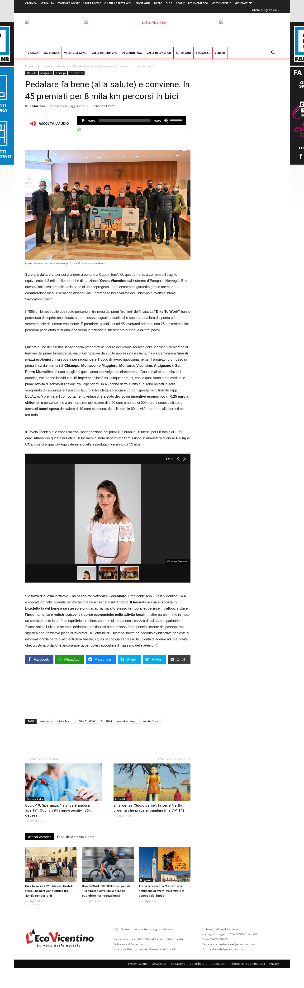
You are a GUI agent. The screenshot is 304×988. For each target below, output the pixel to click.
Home (29, 66)
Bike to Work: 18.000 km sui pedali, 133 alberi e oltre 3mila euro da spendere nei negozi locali (106, 890)
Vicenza (33, 53)
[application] (131, 120)
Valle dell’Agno (75, 53)
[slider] (176, 120)
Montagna (143, 3)
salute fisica (150, 721)
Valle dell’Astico (159, 53)
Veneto (220, 53)
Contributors (198, 964)
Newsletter (159, 964)
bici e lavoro (65, 721)
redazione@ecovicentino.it (238, 944)
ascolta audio (83, 120)
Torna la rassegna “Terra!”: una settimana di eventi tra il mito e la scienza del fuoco (161, 890)
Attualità (47, 3)
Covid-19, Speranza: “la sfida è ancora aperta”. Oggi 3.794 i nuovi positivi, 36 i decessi (58, 810)
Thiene (87, 880)
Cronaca (31, 3)
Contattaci (218, 964)
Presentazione (137, 964)
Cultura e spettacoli (118, 3)
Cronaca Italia (35, 799)
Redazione (37, 106)
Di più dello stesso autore (76, 837)
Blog (169, 3)
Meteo (158, 3)
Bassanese (203, 53)
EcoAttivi (106, 721)
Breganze (146, 880)
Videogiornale (221, 3)
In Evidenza (76, 73)
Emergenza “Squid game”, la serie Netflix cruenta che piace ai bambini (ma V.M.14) (149, 808)
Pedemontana (132, 53)
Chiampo (62, 66)
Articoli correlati (40, 837)
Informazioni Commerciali (247, 964)
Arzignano (45, 66)
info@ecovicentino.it (232, 949)
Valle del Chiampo (104, 53)
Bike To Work (87, 721)
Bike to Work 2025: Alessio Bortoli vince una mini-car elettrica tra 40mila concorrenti (48, 890)
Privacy (274, 964)
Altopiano (183, 53)
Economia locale (68, 3)
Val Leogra (51, 53)
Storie (180, 3)
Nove (30, 880)
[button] (273, 53)
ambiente (46, 721)
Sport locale (92, 3)
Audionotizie (243, 3)
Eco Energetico (198, 3)
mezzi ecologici (127, 721)
